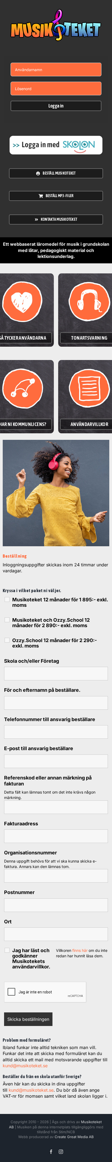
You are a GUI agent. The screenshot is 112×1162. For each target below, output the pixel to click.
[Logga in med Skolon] (56, 11)
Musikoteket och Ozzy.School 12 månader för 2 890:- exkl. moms (51, 622)
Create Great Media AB (74, 1137)
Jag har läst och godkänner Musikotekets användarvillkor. (31, 959)
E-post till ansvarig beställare (38, 748)
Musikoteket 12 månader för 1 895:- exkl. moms (60, 602)
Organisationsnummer (30, 852)
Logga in (56, 106)
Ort (8, 921)
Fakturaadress (21, 823)
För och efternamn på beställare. (42, 690)
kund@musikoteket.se (25, 1065)
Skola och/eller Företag (31, 661)
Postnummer (19, 892)
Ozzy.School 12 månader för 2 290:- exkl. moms (54, 643)
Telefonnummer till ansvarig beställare (49, 719)
